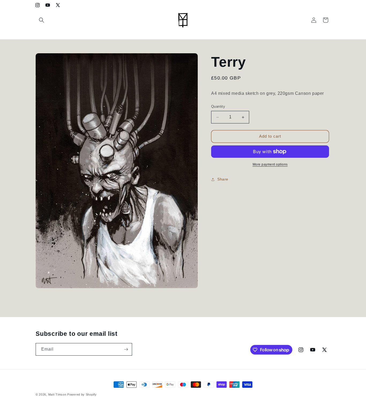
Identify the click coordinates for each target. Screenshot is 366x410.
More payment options (270, 164)
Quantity (218, 107)
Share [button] (222, 179)
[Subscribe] (126, 349)
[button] (41, 20)
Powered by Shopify (82, 394)
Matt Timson (57, 394)
